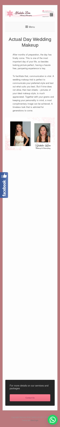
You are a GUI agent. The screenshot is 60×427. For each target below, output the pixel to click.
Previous (3, 242)
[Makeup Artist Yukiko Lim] (30, 16)
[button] (53, 420)
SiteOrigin (34, 420)
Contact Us (30, 397)
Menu (32, 26)
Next (57, 242)
